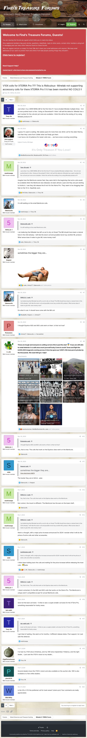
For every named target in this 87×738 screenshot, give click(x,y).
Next (11, 100)
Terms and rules (34, 731)
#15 (83, 577)
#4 (84, 200)
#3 (84, 162)
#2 (84, 128)
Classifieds (39, 24)
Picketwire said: (25, 441)
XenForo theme (66, 734)
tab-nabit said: (25, 623)
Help (52, 731)
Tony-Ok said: (24, 167)
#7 (84, 292)
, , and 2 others (38, 155)
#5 (84, 219)
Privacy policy (45, 731)
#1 (84, 105)
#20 (83, 687)
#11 (83, 461)
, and (32, 192)
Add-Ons (46, 734)
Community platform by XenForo (26, 734)
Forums (8, 24)
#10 (83, 436)
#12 (83, 490)
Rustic (42, 727)
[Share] (81, 105)
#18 (83, 648)
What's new (23, 24)
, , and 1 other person (37, 285)
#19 (83, 668)
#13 (83, 515)
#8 (84, 322)
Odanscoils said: (25, 224)
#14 (83, 547)
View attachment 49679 (27, 473)
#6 (84, 249)
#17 (83, 618)
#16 (83, 599)
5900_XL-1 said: (25, 297)
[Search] (83, 24)
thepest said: (24, 466)
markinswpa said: (25, 552)
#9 (84, 341)
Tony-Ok (7, 93)
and (30, 121)
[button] (12, 24)
